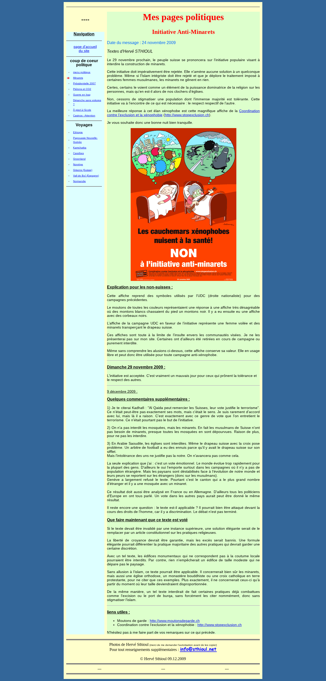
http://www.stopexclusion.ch (187, 115)
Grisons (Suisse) (82, 170)
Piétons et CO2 (82, 89)
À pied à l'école (82, 109)
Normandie (79, 181)
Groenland (79, 158)
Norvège (78, 164)
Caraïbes (78, 153)
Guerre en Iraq (81, 94)
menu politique (81, 72)
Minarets (78, 77)
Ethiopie (78, 132)
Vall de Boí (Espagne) (86, 175)
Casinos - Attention (84, 115)
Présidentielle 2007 (84, 83)
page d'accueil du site (85, 49)
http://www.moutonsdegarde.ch (175, 621)
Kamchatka (79, 147)
